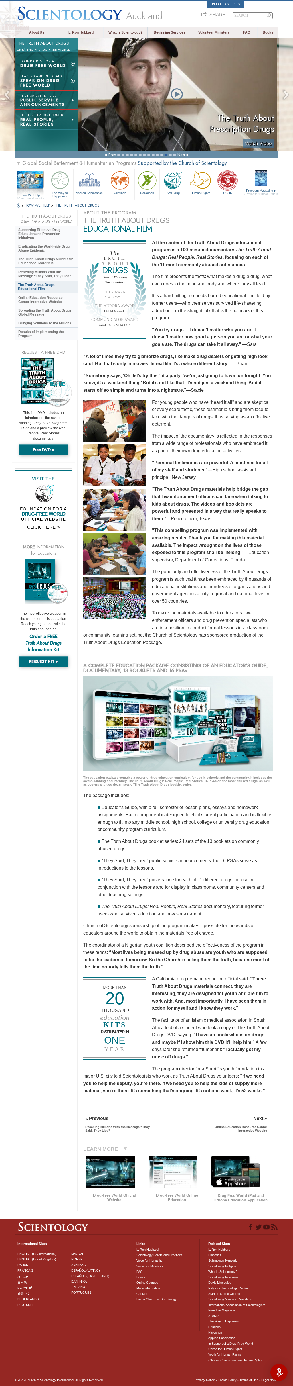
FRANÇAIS (25, 1270)
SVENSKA (78, 1264)
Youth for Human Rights (224, 1354)
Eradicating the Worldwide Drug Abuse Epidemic (44, 248)
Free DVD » (43, 450)
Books (268, 32)
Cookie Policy (227, 1380)
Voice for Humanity (149, 1260)
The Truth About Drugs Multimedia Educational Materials (46, 261)
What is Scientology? (125, 32)
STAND (213, 1316)
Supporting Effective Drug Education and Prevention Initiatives (39, 234)
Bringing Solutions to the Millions (44, 323)
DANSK (22, 1264)
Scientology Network (222, 1260)
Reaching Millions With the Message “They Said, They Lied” (44, 274)
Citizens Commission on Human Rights (235, 1360)
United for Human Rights (225, 1349)
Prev (112, 155)
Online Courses (147, 1282)
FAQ (246, 32)
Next (181, 155)
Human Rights (200, 193)
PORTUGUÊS (81, 1292)
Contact (141, 1293)
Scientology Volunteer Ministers (230, 1299)
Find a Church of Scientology (156, 1299)
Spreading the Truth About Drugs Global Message (45, 312)
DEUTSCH (25, 1305)
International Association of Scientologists (236, 1305)
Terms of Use (248, 1380)
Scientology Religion (222, 1266)
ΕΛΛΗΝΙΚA (79, 1281)
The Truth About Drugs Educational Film (36, 287)
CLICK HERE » (43, 527)
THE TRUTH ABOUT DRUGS (77, 205)
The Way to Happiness (60, 194)
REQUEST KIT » (43, 661)
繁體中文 (23, 1293)
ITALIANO (78, 1287)
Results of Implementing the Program (41, 334)
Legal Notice (269, 1380)
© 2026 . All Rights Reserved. (59, 1380)
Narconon (147, 193)
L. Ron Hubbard (81, 32)
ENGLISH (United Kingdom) (36, 1259)
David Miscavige (219, 1282)
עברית (22, 1276)
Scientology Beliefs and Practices (159, 1255)
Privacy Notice (205, 1380)
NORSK (76, 1259)
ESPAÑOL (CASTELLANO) (90, 1276)
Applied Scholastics (89, 193)
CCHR (227, 193)
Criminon (120, 193)
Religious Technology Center (228, 1288)
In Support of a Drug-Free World (230, 1343)
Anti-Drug (173, 193)
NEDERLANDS (28, 1299)
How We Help (30, 195)
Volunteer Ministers (214, 32)
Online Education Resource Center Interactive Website (40, 300)
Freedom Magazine (261, 192)
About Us (36, 32)
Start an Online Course (224, 1293)
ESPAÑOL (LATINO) (85, 1270)
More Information (148, 1288)
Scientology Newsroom (224, 1277)
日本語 (22, 1282)
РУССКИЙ (24, 1288)
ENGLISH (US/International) (36, 1254)
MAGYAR (77, 1254)
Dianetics (214, 1255)
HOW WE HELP (38, 205)
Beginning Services (169, 32)
